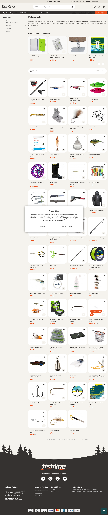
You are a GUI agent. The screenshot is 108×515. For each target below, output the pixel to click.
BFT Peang (53, 265)
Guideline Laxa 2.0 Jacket (96, 210)
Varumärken (82, 12)
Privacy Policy (47, 220)
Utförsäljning (101, 12)
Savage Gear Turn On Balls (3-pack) (77, 155)
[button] (94, 1)
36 (74, 439)
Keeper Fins (73, 375)
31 (62, 439)
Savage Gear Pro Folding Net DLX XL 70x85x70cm (96, 348)
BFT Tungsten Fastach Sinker (56, 375)
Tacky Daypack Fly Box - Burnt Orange (57, 238)
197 (82, 439)
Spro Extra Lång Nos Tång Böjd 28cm (37, 266)
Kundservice (75, 1)
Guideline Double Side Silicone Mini (56, 348)
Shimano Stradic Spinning (96, 238)
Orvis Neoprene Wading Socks (56, 127)
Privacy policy (38, 493)
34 (69, 439)
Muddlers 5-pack (94, 293)
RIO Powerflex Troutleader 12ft (96, 403)
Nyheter (74, 12)
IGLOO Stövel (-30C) (55, 182)
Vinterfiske (8, 31)
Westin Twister (93, 99)
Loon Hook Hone (74, 430)
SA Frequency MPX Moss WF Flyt (37, 155)
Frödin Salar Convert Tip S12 (77, 238)
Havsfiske (8, 28)
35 (72, 439)
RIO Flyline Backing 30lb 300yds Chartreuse (96, 266)
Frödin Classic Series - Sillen (37, 293)
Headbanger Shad (75, 100)
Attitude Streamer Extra (96, 127)
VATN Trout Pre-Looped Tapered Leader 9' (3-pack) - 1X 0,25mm (57, 56)
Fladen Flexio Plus (55, 99)
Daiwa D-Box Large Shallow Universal (77, 348)
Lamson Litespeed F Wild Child (37, 183)
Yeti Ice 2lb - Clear (35, 238)
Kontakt (53, 489)
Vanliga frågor (55, 491)
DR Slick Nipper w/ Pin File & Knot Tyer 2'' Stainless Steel (97, 375)
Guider (90, 12)
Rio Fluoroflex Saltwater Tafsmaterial (76, 403)
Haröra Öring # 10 (54, 430)
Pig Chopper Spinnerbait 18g (36, 320)
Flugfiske (5, 12)
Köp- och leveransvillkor (41, 490)
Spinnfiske (8, 20)
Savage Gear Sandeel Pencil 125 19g (77, 183)
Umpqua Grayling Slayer (36, 347)
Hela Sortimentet (43, 12)
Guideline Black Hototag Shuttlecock (76, 127)
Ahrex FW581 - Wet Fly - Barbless (76, 320)
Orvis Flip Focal (74, 56)
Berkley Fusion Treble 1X (36, 402)
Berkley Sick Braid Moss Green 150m (56, 320)
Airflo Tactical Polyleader (56, 293)
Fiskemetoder (7, 17)
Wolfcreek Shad (34, 127)
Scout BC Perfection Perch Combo (37, 100)
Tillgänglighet (38, 495)
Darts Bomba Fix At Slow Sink (96, 320)
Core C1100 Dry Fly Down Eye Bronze (57, 403)
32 (64, 439)
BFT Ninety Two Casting (76, 265)
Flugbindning (14, 12)
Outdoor (32, 12)
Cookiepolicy (60, 220)
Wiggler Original (54, 154)
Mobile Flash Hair (94, 182)
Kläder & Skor (24, 12)
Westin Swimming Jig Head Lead (37, 431)
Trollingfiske (9, 25)
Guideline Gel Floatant (76, 293)
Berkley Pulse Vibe (94, 154)
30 (59, 439)
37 (77, 439)
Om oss (37, 491)
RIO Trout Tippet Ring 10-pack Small (96, 56)
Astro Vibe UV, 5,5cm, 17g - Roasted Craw (37, 375)
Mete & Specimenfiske (12, 22)
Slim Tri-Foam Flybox (35, 56)
